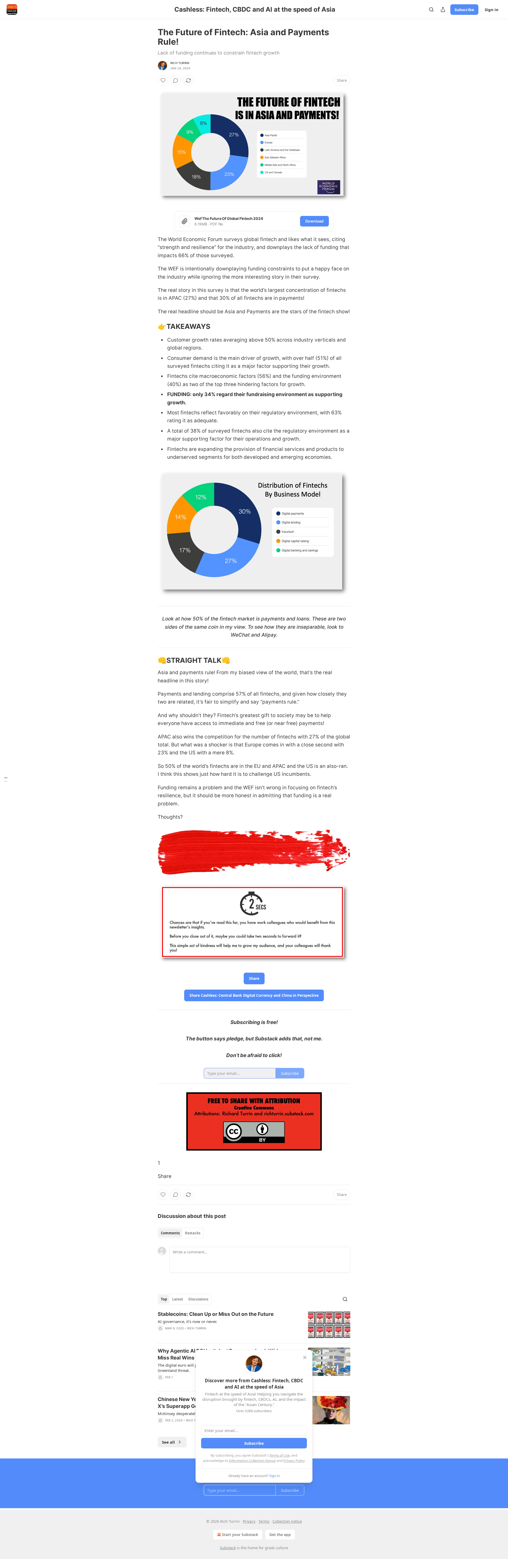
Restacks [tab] (192, 1233)
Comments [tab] (170, 1233)
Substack (228, 1547)
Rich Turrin (179, 63)
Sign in (491, 9)
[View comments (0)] (175, 80)
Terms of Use (279, 1455)
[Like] (163, 80)
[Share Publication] (443, 9)
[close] (305, 1357)
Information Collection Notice (252, 1460)
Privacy (249, 1521)
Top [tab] (164, 1299)
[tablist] (180, 1233)
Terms (263, 1521)
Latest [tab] (177, 1299)
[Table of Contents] (6, 779)
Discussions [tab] (198, 1299)
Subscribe (464, 9)
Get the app (280, 1534)
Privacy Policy (294, 1460)
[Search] (431, 9)
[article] (254, 1325)
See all (168, 1442)
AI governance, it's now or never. (187, 1321)
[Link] (150, 327)
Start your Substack (240, 1534)
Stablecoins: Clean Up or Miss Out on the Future (216, 1314)
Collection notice (287, 1521)
